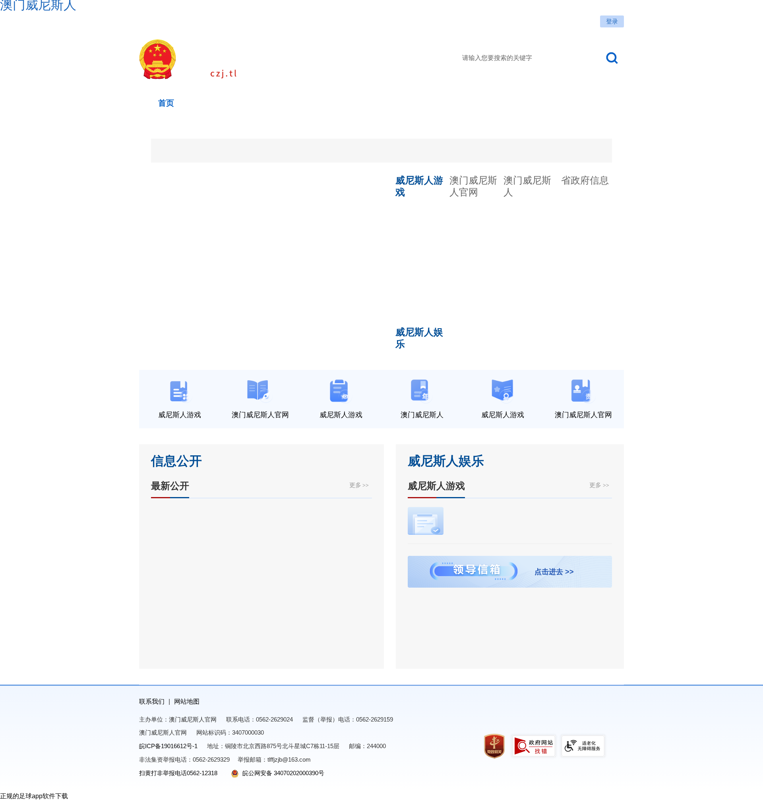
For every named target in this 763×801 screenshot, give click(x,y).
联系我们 (152, 701)
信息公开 (176, 461)
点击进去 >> (554, 572)
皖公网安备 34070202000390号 (282, 773)
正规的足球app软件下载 (34, 796)
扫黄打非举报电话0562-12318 (178, 773)
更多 (359, 485)
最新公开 (170, 485)
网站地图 (186, 701)
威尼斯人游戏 (436, 485)
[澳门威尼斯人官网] (248, 59)
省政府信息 (585, 180)
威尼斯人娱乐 (446, 461)
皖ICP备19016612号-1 (168, 746)
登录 (612, 21)
